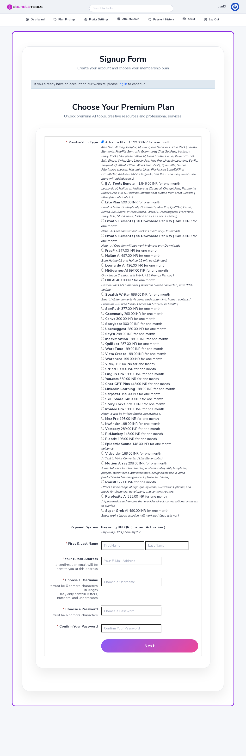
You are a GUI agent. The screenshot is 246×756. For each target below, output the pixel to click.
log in (123, 84)
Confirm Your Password (77, 626)
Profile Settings (98, 19)
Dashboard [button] (38, 19)
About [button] (191, 19)
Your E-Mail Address (80, 559)
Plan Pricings (66, 19)
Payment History (163, 19)
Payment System (84, 527)
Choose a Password (80, 609)
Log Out (214, 19)
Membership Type (82, 142)
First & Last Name (82, 543)
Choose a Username (80, 580)
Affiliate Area (130, 19)
